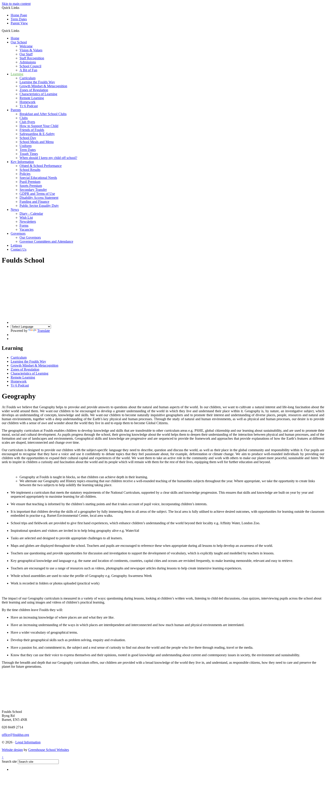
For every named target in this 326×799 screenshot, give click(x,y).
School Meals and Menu (37, 142)
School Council (30, 66)
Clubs (24, 118)
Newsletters (28, 221)
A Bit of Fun (28, 70)
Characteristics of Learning (38, 94)
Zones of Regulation (34, 90)
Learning (17, 74)
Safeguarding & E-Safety (37, 134)
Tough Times (29, 154)
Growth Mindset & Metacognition (43, 86)
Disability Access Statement (39, 197)
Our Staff (26, 54)
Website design (12, 750)
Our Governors (30, 237)
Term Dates (19, 19)
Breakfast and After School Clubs (43, 114)
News (15, 209)
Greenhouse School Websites (48, 750)
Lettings (16, 245)
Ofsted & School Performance (41, 166)
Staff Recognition (32, 58)
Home (15, 38)
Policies (25, 174)
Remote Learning (32, 98)
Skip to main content (16, 4)
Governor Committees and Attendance (46, 241)
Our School (19, 42)
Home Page (19, 15)
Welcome (26, 46)
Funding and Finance (34, 201)
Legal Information (28, 742)
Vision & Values (31, 50)
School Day (28, 138)
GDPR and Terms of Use (37, 193)
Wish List (26, 217)
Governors (18, 233)
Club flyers (27, 122)
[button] (21, 30)
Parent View (19, 23)
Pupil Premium (30, 182)
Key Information (22, 162)
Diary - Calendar (31, 213)
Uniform (25, 146)
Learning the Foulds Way (37, 82)
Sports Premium (31, 186)
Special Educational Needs (38, 178)
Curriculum (27, 78)
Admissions (28, 62)
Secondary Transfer (33, 190)
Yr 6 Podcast (29, 106)
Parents (16, 110)
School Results (30, 170)
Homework (27, 102)
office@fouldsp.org (15, 735)
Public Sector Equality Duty (39, 205)
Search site (9, 761)
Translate (43, 331)
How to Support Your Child (39, 126)
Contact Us (18, 249)
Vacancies (26, 229)
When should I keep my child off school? (48, 158)
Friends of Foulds (32, 130)
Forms (24, 225)
